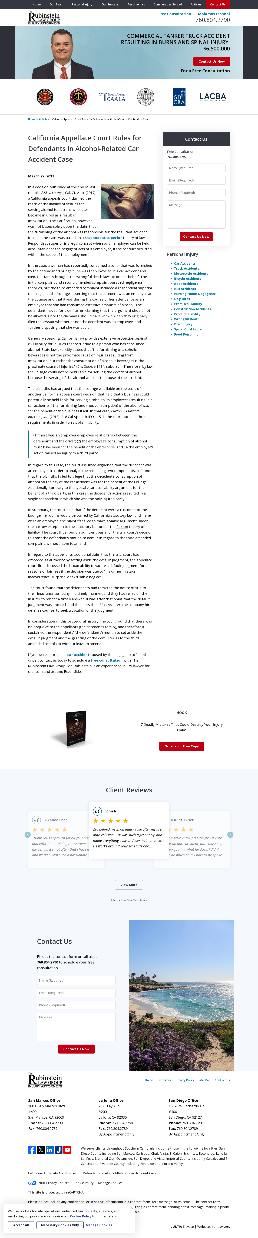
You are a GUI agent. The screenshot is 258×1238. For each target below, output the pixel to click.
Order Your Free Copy (182, 746)
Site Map (204, 1080)
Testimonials (136, 4)
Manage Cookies (110, 1183)
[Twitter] (41, 1150)
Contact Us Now (212, 61)
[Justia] (58, 1150)
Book (181, 712)
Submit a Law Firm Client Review (129, 900)
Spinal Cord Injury (188, 329)
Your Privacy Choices (53, 1183)
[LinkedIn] (50, 1150)
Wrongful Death (187, 319)
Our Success (110, 4)
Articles (196, 4)
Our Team (56, 4)
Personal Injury (82, 4)
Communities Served (168, 4)
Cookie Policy (84, 1183)
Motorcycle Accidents (191, 273)
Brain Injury (183, 324)
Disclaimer (164, 1080)
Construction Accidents (192, 309)
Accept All (21, 1225)
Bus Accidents (185, 289)
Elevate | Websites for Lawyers (200, 1226)
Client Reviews (129, 789)
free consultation (107, 660)
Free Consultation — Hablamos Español (194, 13)
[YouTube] (67, 1150)
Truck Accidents (186, 268)
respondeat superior (103, 237)
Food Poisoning (186, 334)
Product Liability (187, 314)
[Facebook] (32, 1150)
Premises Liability (188, 304)
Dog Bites (182, 299)
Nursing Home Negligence (195, 294)
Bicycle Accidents (187, 278)
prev (28, 837)
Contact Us (217, 4)
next (230, 837)
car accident (78, 654)
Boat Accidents (186, 284)
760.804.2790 (213, 20)
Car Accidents (185, 263)
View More (129, 885)
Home (37, 4)
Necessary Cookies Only (60, 1225)
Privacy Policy (185, 1080)
